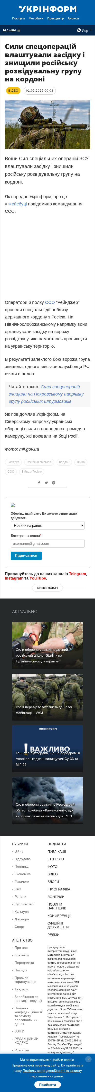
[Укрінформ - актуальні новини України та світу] (47, 8)
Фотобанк (36, 18)
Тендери (21, 989)
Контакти (22, 955)
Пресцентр (55, 18)
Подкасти (57, 844)
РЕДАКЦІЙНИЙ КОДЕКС (26, 1041)
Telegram (77, 574)
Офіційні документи (58, 925)
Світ (18, 889)
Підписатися (26, 555)
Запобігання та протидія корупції (28, 999)
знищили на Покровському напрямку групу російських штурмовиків (46, 394)
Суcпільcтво (24, 904)
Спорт (19, 927)
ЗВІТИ (19, 1031)
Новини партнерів (57, 906)
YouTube (37, 578)
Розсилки (22, 1050)
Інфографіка (59, 889)
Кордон (64, 462)
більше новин (47, 587)
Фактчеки (22, 881)
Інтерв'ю (56, 859)
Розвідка (13, 462)
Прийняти (47, 1085)
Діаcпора (22, 919)
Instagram (14, 578)
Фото (52, 867)
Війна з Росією (32, 471)
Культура (22, 912)
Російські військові (39, 462)
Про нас (21, 948)
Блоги (53, 882)
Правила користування (25, 980)
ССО (50, 302)
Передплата (24, 963)
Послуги (18, 18)
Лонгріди (56, 897)
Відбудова (23, 859)
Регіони (20, 896)
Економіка (23, 874)
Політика (21, 866)
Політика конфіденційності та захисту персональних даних (28, 1016)
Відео (53, 874)
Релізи (53, 935)
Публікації (57, 852)
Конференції (59, 916)
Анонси (73, 18)
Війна (81, 462)
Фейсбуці (17, 204)
